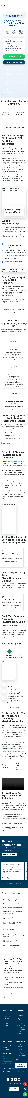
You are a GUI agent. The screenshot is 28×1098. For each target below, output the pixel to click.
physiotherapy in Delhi (13, 461)
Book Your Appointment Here (14, 993)
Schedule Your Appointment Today (14, 311)
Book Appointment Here (13, 127)
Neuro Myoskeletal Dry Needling (20, 1026)
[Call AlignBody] (25, 1089)
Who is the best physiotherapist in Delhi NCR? (13, 917)
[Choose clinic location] (25, 1084)
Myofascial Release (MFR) (20, 1022)
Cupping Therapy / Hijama (20, 1030)
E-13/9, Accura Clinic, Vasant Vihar (17, 1072)
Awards (7, 1023)
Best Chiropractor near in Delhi (16, 751)
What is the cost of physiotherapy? (13, 908)
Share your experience (9, 854)
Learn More (5, 565)
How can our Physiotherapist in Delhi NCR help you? (12, 923)
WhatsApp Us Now (15, 56)
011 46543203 (8, 1056)
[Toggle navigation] (25, 6)
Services (7, 1018)
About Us (5, 773)
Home (7, 1014)
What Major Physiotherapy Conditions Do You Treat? (10, 930)
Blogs (7, 1021)
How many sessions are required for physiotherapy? (12, 912)
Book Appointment (21, 1065)
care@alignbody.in (8, 1063)
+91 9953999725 (8, 1058)
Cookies (7, 1049)
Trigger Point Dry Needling (20, 1018)
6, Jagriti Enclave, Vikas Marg (17, 1068)
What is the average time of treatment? (11, 935)
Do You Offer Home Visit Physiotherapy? (10, 940)
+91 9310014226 (8, 1061)
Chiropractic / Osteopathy (20, 1014)
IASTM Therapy (20, 1033)
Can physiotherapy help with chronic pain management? (11, 946)
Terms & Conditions (7, 1047)
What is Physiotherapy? (10, 900)
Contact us (7, 1025)
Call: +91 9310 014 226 (15, 62)
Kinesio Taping (20, 1035)
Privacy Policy (7, 1045)
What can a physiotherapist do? (12, 904)
